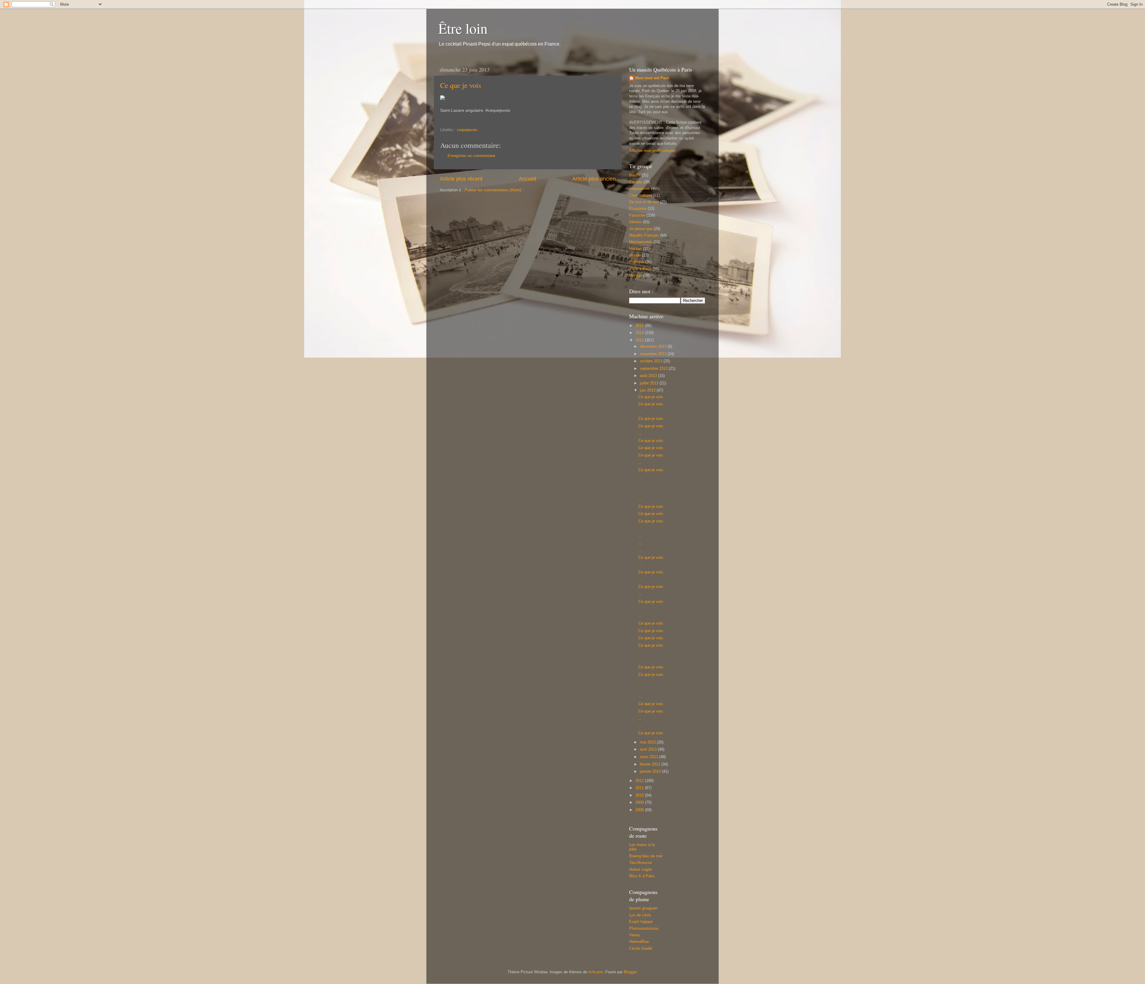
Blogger (630, 972)
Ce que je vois (460, 85)
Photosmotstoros (644, 928)
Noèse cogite (640, 869)
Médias (635, 249)
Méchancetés (640, 242)
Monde (635, 255)
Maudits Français (644, 235)
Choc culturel (640, 195)
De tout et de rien (644, 202)
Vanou (634, 935)
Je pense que (640, 229)
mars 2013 (649, 757)
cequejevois (467, 130)
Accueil (527, 179)
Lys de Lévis (640, 915)
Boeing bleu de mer (646, 856)
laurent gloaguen (643, 908)
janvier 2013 (651, 771)
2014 (640, 333)
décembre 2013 (654, 346)
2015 (640, 326)
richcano (595, 972)
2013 (640, 340)
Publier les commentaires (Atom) (493, 190)
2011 (640, 788)
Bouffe (634, 175)
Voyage (635, 275)
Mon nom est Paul (652, 78)
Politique (636, 262)
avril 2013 (649, 749)
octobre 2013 (651, 361)
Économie (637, 209)
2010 (640, 795)
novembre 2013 (654, 354)
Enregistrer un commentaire (471, 156)
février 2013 (650, 764)
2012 (640, 781)
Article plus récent (461, 179)
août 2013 (649, 376)
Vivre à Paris (640, 269)
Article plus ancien (594, 179)
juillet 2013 (650, 383)
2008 (640, 810)
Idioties (635, 222)
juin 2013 (648, 390)
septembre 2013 (654, 369)
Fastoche (637, 215)
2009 (640, 802)
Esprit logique (641, 922)
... (640, 411)
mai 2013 (648, 742)
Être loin (463, 28)
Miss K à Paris (642, 876)
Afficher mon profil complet (652, 151)
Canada (635, 182)
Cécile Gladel (640, 948)
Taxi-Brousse (640, 863)
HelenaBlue (639, 942)
